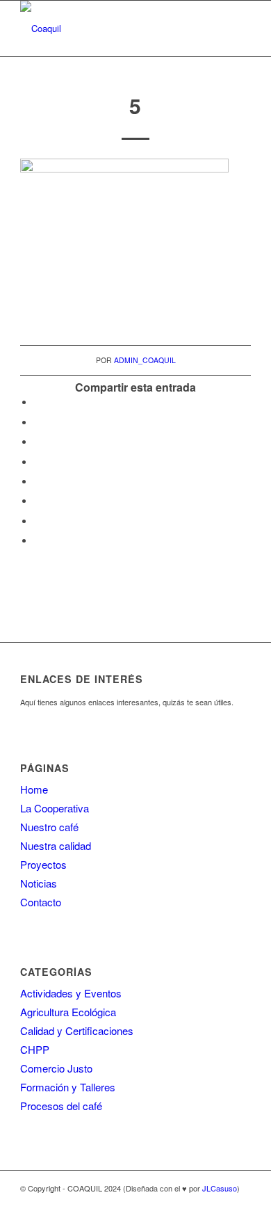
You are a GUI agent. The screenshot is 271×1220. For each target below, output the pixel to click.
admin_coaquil (145, 360)
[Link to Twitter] (240, 1202)
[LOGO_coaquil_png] (112, 28)
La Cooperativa (54, 808)
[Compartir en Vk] (37, 501)
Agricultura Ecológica (68, 1011)
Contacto (40, 901)
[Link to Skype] (219, 1202)
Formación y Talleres (67, 1086)
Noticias (38, 883)
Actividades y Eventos (71, 993)
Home (34, 789)
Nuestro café (49, 826)
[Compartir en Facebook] (37, 402)
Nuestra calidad (55, 845)
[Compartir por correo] (37, 540)
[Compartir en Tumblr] (37, 481)
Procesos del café (61, 1105)
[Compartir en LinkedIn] (37, 462)
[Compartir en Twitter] (37, 422)
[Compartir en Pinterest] (37, 442)
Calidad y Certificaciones (76, 1030)
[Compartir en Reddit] (37, 521)
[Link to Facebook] (198, 1202)
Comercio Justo (56, 1068)
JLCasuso (219, 1188)
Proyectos (43, 864)
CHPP (34, 1049)
